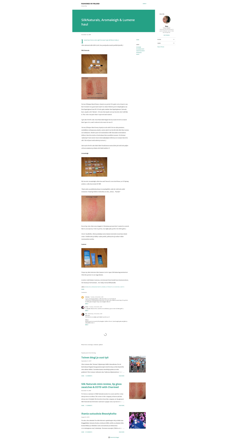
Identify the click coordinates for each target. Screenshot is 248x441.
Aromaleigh (138, 47)
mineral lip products (140, 50)
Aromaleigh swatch (140, 48)
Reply (86, 303)
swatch (137, 54)
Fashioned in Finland (90, 4)
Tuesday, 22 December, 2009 (96, 297)
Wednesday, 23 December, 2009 (95, 313)
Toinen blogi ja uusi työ (95, 357)
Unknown (87, 297)
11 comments (88, 405)
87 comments (88, 432)
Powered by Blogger (114, 437)
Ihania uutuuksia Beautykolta (98, 413)
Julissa (86, 306)
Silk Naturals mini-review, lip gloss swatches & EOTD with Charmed (101, 385)
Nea (86, 313)
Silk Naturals (139, 52)
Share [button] (137, 39)
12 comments (88, 375)
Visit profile (167, 35)
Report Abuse (160, 46)
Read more (121, 375)
